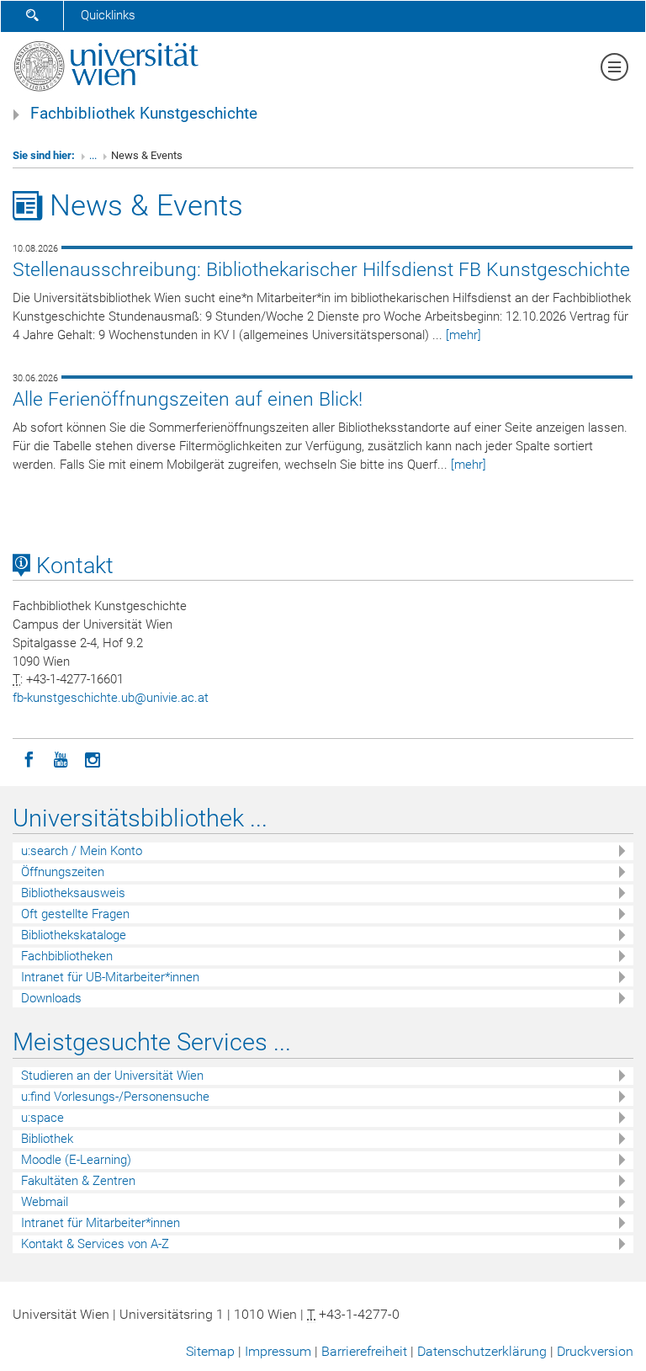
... (93, 155)
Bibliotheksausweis (73, 893)
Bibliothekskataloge (73, 935)
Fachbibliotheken (67, 956)
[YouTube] (61, 758)
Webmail (44, 1201)
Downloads (51, 998)
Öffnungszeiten (62, 871)
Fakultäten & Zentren (78, 1180)
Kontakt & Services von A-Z (95, 1243)
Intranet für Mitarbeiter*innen (100, 1222)
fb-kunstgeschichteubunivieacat (111, 697)
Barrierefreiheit (364, 1351)
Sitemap (210, 1351)
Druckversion (595, 1351)
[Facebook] (29, 758)
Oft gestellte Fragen (75, 914)
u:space (42, 1117)
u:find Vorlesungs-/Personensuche (115, 1096)
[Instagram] (93, 758)
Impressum (278, 1351)
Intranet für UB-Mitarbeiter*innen (110, 977)
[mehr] (463, 335)
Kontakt (72, 565)
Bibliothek (47, 1138)
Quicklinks (108, 15)
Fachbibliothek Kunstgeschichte (143, 113)
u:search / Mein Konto (81, 850)
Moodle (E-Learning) (76, 1159)
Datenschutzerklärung (482, 1351)
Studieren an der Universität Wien (112, 1075)
